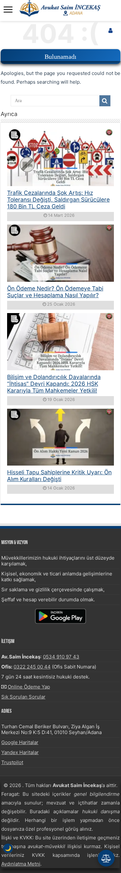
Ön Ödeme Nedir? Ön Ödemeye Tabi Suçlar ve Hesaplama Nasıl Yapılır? (55, 292)
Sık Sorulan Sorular (23, 697)
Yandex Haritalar (20, 752)
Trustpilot (12, 762)
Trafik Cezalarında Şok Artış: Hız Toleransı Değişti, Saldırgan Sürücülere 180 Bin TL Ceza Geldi (58, 199)
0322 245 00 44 (32, 667)
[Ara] (104, 100)
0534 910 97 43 (61, 657)
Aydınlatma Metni (20, 864)
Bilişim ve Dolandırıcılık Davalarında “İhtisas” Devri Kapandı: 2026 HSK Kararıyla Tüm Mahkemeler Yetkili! (54, 383)
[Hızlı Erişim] (106, 858)
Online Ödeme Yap (29, 687)
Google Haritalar (19, 742)
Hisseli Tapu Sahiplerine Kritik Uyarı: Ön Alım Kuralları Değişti (59, 475)
